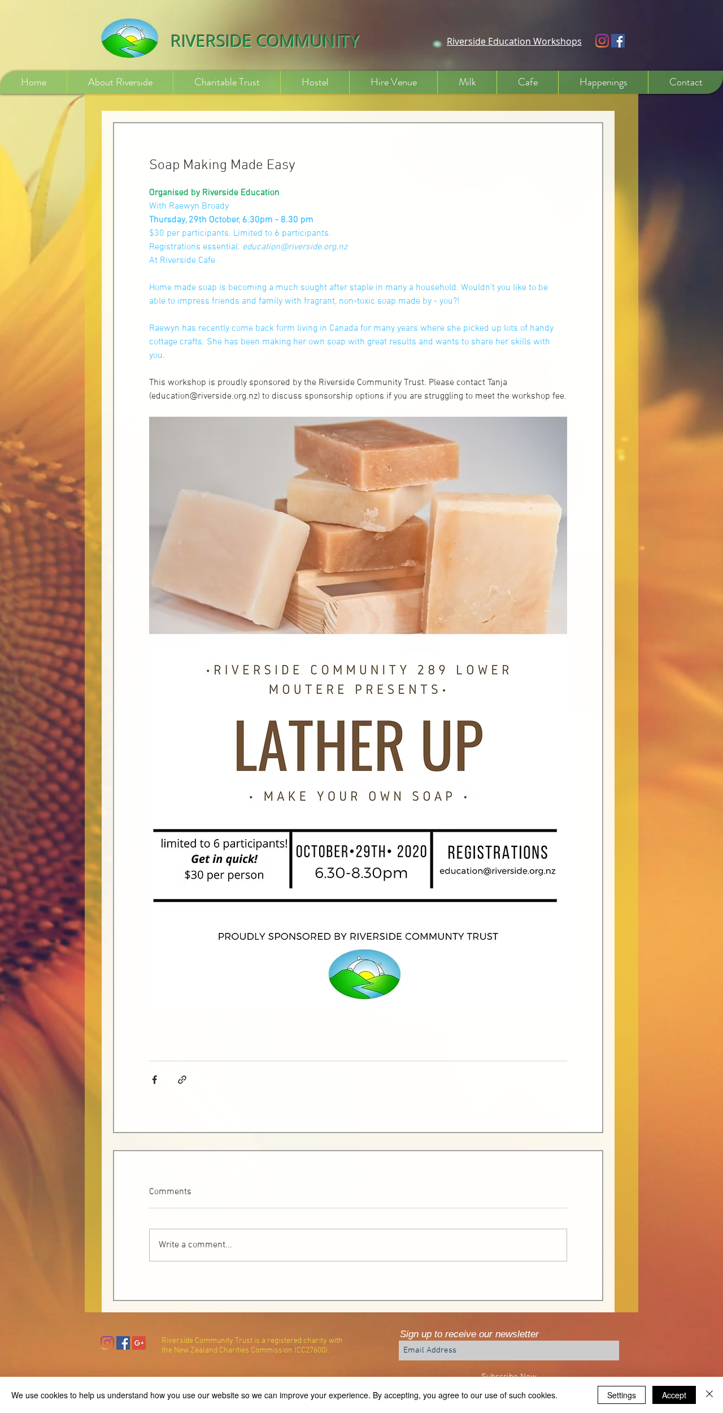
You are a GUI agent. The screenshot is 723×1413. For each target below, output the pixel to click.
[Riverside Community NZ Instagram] (602, 40)
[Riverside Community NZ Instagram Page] (107, 1343)
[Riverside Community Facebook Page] (618, 40)
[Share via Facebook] (154, 1079)
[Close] (709, 1395)
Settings (621, 1395)
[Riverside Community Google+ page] (139, 1343)
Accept (674, 1395)
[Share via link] (182, 1079)
